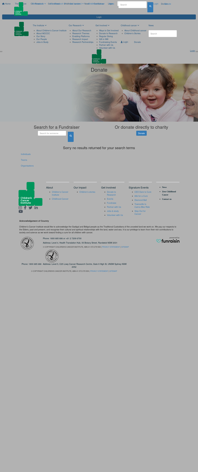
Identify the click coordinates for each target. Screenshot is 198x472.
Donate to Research (111, 193)
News (111, 3)
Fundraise (111, 202)
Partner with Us (114, 206)
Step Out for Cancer (140, 212)
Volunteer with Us (115, 215)
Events (110, 198)
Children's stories (87, 191)
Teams (24, 159)
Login (155, 3)
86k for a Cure (141, 195)
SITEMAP (125, 247)
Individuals (26, 154)
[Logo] (22, 9)
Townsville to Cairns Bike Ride (142, 205)
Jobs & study (113, 211)
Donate (167, 3)
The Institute (38, 3)
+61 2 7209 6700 (73, 238)
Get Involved (76, 3)
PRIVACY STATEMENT (111, 247)
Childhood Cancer (96, 3)
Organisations (27, 165)
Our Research (57, 3)
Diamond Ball (141, 200)
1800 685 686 (56, 238)
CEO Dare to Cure (143, 191)
